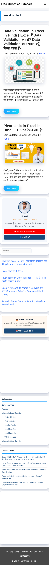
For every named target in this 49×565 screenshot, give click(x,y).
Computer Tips (8, 405)
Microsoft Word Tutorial (11, 441)
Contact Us (24, 556)
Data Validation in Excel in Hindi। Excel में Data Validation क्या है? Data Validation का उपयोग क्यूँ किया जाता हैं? (24, 39)
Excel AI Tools (10, 425)
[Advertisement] (24, 366)
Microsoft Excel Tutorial (11, 413)
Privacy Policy (12, 551)
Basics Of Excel (10, 417)
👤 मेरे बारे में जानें (24, 237)
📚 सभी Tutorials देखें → (24, 331)
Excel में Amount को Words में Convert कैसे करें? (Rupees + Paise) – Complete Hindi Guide (22, 291)
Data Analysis (9, 421)
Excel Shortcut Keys (12, 271)
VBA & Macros (10, 437)
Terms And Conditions (32, 551)
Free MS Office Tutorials (16, 4)
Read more (11, 111)
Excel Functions (10, 429)
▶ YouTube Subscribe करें (24, 231)
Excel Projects (10, 433)
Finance (5, 409)
